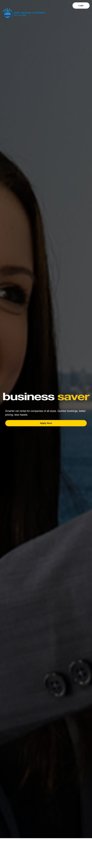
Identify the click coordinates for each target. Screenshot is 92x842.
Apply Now (46, 423)
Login (81, 5)
